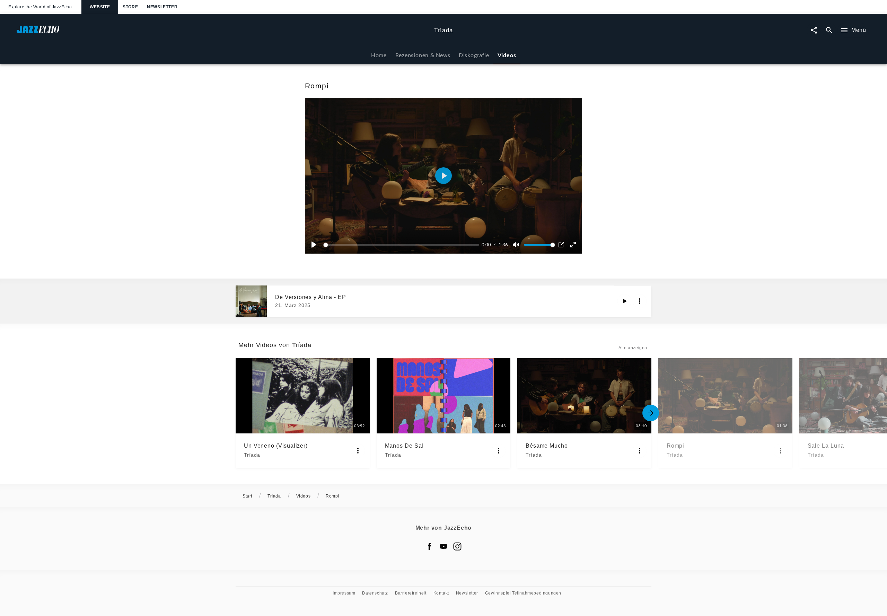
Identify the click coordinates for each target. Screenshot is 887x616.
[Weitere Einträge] (650, 413)
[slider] (402, 244)
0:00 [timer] (486, 244)
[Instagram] (457, 546)
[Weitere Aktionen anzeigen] (640, 301)
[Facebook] (430, 546)
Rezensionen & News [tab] (422, 55)
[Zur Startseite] (223, 33)
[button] (443, 175)
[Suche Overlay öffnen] (829, 30)
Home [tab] (379, 55)
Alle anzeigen (632, 347)
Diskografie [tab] (474, 55)
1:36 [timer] (503, 244)
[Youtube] (443, 546)
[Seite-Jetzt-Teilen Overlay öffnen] (814, 30)
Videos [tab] (507, 55)
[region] (443, 176)
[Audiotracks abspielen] (624, 301)
